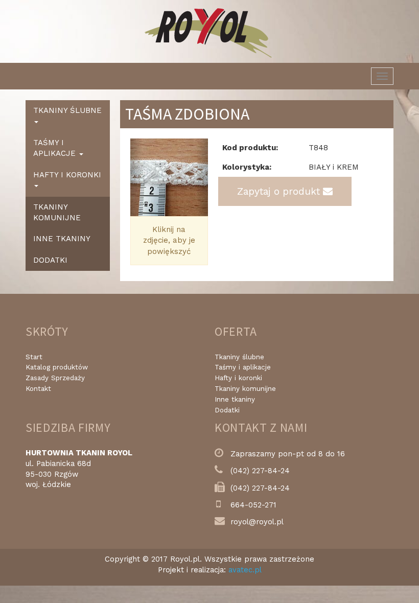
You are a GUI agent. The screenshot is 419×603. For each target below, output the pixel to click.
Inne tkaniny (61, 238)
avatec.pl (245, 569)
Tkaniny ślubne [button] (67, 110)
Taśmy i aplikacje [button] (55, 148)
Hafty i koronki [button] (67, 174)
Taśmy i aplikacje (243, 367)
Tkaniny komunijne (57, 212)
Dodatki (50, 260)
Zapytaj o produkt (280, 191)
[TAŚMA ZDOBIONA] (169, 177)
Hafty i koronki (238, 378)
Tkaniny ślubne (239, 357)
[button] (136, 177)
